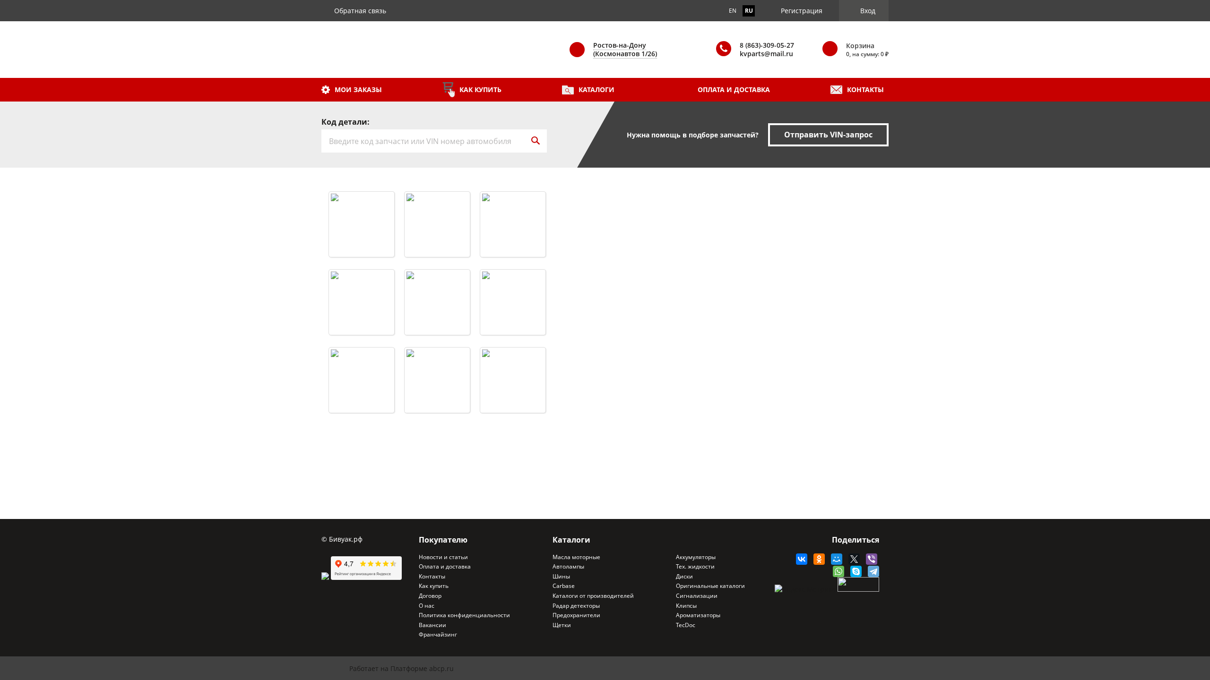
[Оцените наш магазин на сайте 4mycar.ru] (326, 577)
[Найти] (535, 141)
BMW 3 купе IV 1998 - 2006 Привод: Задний (361, 201)
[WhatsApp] (836, 571)
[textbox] (422, 141)
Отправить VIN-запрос (828, 134)
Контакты (865, 89)
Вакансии (432, 625)
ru (749, 11)
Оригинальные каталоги (710, 586)
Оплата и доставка (734, 89)
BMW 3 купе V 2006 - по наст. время (437, 201)
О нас (426, 606)
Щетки (562, 625)
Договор (430, 596)
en (732, 11)
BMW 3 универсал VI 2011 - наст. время (513, 357)
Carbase (564, 586)
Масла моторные (576, 557)
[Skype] (854, 571)
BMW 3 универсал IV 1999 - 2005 (361, 357)
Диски (684, 576)
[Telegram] (871, 571)
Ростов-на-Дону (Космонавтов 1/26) (625, 49)
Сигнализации (696, 596)
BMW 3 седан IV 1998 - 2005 (513, 210)
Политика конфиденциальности (464, 615)
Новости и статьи (443, 557)
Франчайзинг (438, 634)
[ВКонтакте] (799, 559)
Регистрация (801, 10)
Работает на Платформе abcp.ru (401, 668)
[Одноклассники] (817, 559)
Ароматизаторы (698, 615)
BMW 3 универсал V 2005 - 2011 (437, 357)
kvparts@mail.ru (766, 53)
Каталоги (596, 89)
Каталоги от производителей (593, 596)
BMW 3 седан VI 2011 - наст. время (437, 279)
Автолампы (568, 566)
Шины (561, 576)
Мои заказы (358, 89)
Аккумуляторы (696, 557)
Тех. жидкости (695, 566)
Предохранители (576, 615)
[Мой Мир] (834, 559)
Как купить (480, 89)
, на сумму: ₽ (867, 49)
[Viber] (869, 559)
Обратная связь (360, 10)
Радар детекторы (576, 606)
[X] (852, 559)
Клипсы (686, 606)
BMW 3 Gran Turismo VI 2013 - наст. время (513, 279)
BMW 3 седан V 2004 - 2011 (361, 279)
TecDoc (685, 625)
